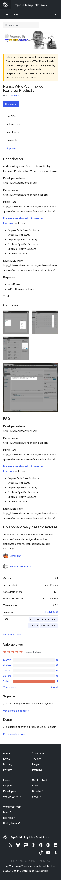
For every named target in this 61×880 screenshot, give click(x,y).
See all (54, 687)
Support (7, 785)
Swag (37, 796)
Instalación (12, 132)
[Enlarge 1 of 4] (25, 314)
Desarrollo (12, 140)
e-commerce (36, 619)
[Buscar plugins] (36, 25)
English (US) (51, 612)
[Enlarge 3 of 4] (25, 340)
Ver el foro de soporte (16, 710)
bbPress (9, 817)
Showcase (38, 753)
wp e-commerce (49, 625)
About (6, 753)
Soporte (11, 148)
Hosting (7, 764)
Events (36, 785)
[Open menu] (56, 4)
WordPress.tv (12, 796)
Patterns (37, 769)
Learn (6, 780)
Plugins (36, 764)
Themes (36, 758)
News (6, 758)
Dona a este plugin (14, 734)
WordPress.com (13, 806)
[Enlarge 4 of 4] (53, 366)
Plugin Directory (11, 14)
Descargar (11, 104)
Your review (10, 687)
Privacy (7, 769)
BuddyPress (11, 823)
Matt (7, 812)
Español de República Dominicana (29, 837)
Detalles (11, 115)
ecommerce (51, 619)
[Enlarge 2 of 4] (53, 314)
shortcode (33, 625)
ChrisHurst (14, 95)
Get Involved (39, 780)
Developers (9, 791)
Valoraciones (13, 124)
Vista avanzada (12, 634)
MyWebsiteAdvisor (20, 566)
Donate (38, 791)
